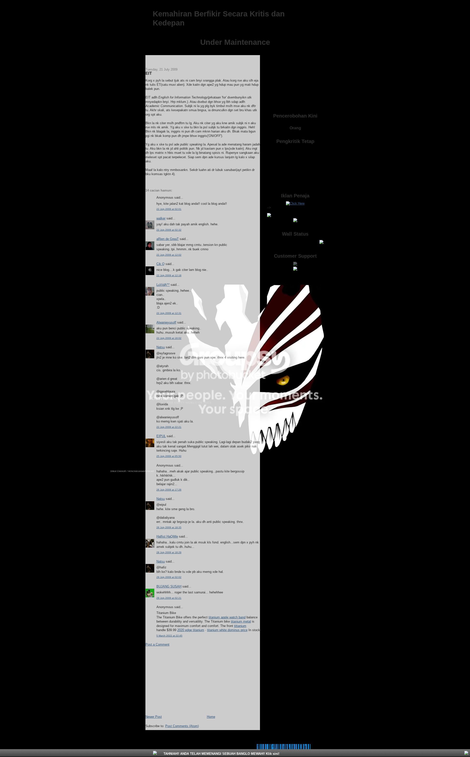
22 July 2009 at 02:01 (168, 209)
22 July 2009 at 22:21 (168, 427)
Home (211, 717)
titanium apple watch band (227, 617)
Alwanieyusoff (166, 322)
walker (160, 218)
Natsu (160, 347)
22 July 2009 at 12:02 (168, 254)
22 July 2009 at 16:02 (168, 338)
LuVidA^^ (163, 285)
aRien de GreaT (167, 239)
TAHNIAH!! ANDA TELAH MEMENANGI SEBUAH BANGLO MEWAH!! (221, 754)
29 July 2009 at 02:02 (168, 577)
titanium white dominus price (227, 630)
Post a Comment (157, 644)
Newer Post (153, 717)
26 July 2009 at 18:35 (168, 527)
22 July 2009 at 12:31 (168, 313)
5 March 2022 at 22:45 (169, 635)
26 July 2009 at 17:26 (168, 489)
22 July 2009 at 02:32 (168, 229)
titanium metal (241, 621)
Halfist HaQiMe (167, 536)
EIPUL (161, 436)
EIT (148, 73)
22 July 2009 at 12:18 (168, 275)
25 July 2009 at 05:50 (168, 456)
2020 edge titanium (190, 630)
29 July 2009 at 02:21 (168, 598)
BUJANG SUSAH (168, 586)
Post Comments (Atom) (182, 726)
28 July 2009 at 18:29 (168, 552)
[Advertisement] (182, 680)
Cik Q (160, 264)
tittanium (240, 626)
